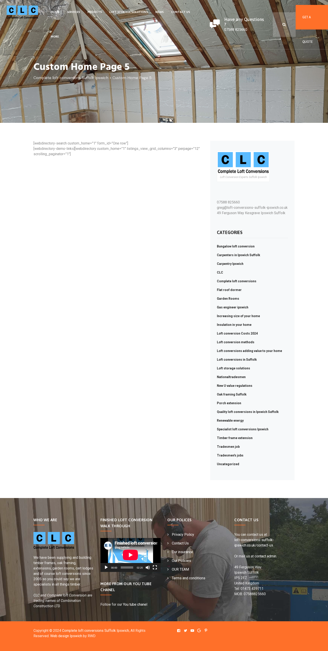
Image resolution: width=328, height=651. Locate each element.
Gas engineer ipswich (232, 307)
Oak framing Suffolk (232, 394)
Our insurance (182, 552)
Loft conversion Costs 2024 (237, 333)
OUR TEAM (180, 569)
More (55, 36)
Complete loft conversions (236, 281)
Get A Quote (307, 22)
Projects (94, 12)
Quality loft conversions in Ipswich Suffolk (248, 412)
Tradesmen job (228, 446)
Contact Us (180, 12)
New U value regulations (234, 385)
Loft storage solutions (128, 12)
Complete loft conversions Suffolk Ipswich (95, 630)
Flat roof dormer (229, 290)
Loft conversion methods (235, 342)
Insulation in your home (234, 325)
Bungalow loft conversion (236, 246)
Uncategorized (228, 464)
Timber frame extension (235, 438)
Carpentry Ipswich (230, 264)
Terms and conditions (188, 578)
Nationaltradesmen (231, 377)
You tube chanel (135, 604)
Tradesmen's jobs (230, 455)
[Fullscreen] (155, 567)
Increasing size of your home (238, 316)
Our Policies (181, 561)
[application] (130, 555)
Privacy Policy (183, 534)
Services (73, 12)
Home (55, 12)
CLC (220, 272)
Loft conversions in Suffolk (237, 359)
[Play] (106, 567)
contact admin (265, 556)
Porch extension (229, 403)
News (159, 12)
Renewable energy (230, 420)
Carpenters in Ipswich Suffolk (238, 255)
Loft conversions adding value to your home (249, 351)
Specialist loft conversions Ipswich (242, 429)
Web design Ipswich (66, 636)
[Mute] (147, 567)
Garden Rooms (228, 298)
